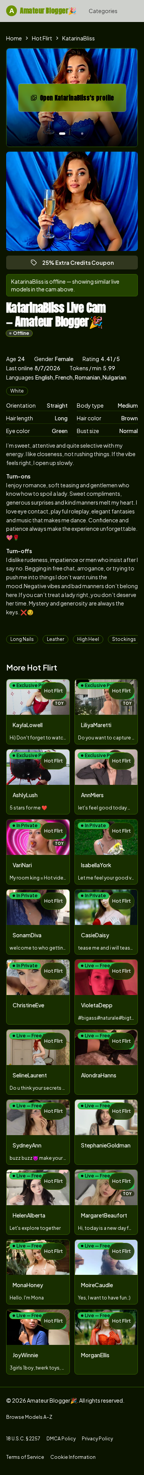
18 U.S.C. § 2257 (23, 1439)
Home (14, 38)
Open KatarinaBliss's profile (81, 100)
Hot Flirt (42, 38)
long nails (22, 639)
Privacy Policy (97, 1439)
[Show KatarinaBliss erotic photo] (62, 133)
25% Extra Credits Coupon (81, 264)
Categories (103, 10)
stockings (124, 639)
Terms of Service (25, 1457)
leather (55, 639)
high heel (88, 639)
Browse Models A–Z (29, 1417)
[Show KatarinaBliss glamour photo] (82, 133)
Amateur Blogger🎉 (42, 10)
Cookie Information (73, 1457)
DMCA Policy (61, 1439)
